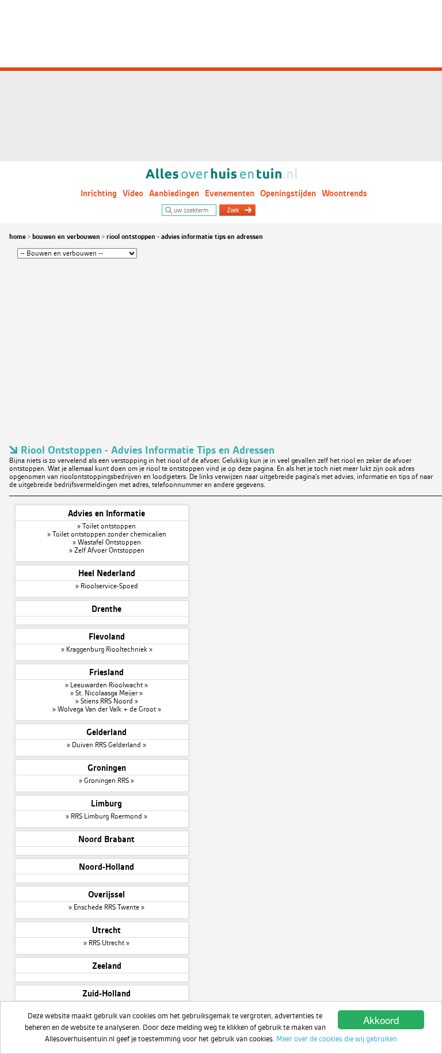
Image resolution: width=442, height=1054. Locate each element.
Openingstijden (288, 193)
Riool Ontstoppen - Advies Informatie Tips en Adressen (184, 237)
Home (17, 237)
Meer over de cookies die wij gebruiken (336, 1038)
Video (133, 193)
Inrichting (99, 193)
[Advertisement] (221, 80)
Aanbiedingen (174, 193)
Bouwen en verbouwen (66, 237)
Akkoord (381, 1020)
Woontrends (344, 193)
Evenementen (229, 193)
